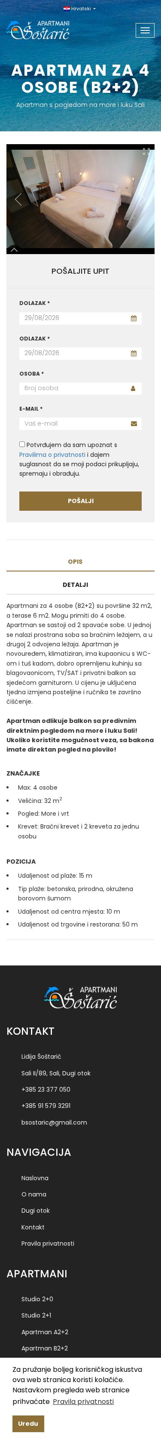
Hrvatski (81, 8)
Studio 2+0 (37, 1299)
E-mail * (31, 408)
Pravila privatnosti (47, 1243)
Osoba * (31, 373)
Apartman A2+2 (44, 1332)
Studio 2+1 (36, 1315)
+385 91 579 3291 (45, 1105)
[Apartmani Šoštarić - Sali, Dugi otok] (48, 27)
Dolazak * (34, 303)
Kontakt (33, 1227)
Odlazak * (34, 338)
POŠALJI (81, 501)
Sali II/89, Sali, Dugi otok (56, 1073)
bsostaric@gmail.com (54, 1122)
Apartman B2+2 (44, 1348)
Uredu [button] (28, 1423)
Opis (75, 561)
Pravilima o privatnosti (52, 454)
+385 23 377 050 (45, 1089)
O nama (33, 1194)
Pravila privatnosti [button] (83, 1401)
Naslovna (35, 1178)
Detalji (75, 584)
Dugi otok (35, 1210)
